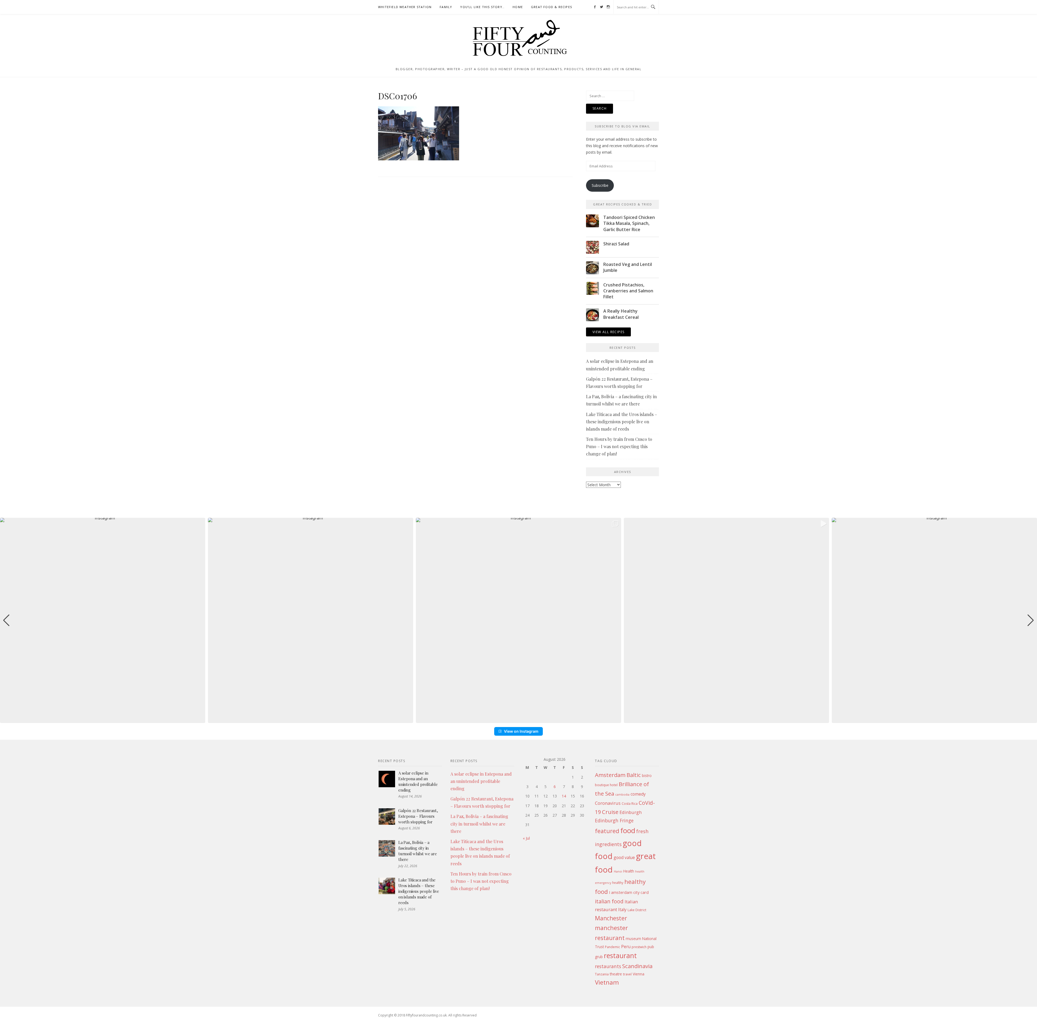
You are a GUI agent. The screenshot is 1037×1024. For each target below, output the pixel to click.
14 (564, 796)
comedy (638, 794)
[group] (102, 620)
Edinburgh (630, 812)
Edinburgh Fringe (614, 820)
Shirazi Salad (616, 244)
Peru (626, 946)
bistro (647, 775)
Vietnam (607, 982)
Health (628, 871)
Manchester (611, 918)
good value (624, 857)
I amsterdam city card (629, 892)
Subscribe (600, 185)
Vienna (638, 973)
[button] (518, 719)
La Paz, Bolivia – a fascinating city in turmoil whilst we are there (417, 851)
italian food (609, 901)
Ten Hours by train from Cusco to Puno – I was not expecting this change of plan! (619, 446)
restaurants (608, 966)
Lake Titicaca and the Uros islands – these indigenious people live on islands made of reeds (621, 421)
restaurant (620, 955)
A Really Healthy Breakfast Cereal (621, 314)
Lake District (637, 910)
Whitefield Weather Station (405, 7)
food (627, 830)
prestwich (639, 947)
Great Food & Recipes (551, 7)
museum (633, 938)
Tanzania (602, 974)
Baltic (634, 775)
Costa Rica (630, 803)
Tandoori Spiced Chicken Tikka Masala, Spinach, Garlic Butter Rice (629, 223)
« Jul (526, 838)
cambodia (622, 794)
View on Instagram (521, 731)
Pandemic (612, 947)
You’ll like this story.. (482, 7)
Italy (622, 910)
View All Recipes (608, 332)
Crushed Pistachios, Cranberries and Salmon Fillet (628, 291)
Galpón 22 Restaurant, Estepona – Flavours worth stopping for (418, 816)
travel (627, 974)
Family (446, 7)
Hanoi (618, 871)
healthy (617, 882)
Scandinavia (637, 966)
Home (518, 7)
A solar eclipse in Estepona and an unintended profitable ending (418, 781)
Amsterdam (610, 775)
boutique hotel (606, 785)
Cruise (610, 812)
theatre (616, 973)
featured (607, 831)
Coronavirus (608, 803)
